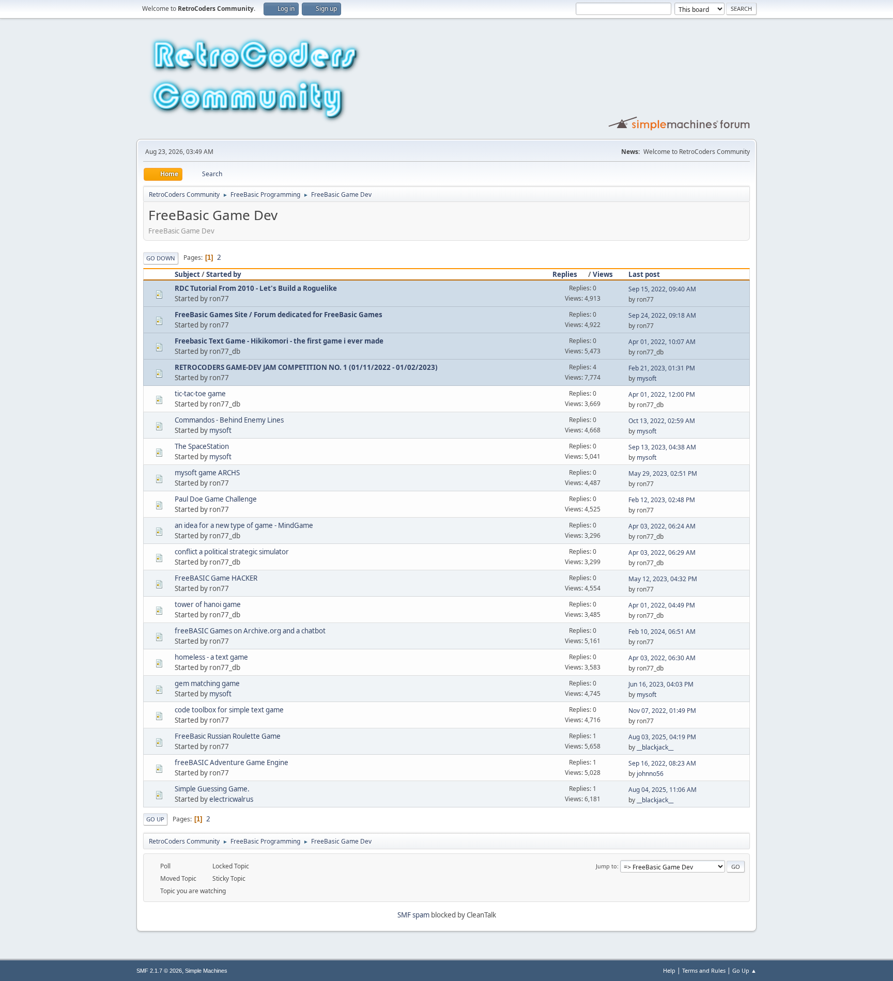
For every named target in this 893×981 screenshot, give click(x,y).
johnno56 (650, 773)
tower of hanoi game (208, 604)
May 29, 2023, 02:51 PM (662, 473)
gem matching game (207, 683)
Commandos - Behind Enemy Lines (229, 420)
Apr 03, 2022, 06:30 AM (662, 657)
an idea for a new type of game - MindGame (244, 525)
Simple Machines (206, 971)
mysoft (646, 378)
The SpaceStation (202, 446)
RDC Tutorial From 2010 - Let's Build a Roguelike (256, 288)
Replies (564, 274)
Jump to (606, 866)
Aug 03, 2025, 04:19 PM (662, 737)
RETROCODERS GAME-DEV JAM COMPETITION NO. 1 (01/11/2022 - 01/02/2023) (306, 367)
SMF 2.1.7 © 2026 (159, 971)
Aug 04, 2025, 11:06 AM (662, 789)
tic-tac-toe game (200, 393)
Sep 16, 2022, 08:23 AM (662, 763)
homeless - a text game (211, 657)
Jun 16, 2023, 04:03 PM (661, 684)
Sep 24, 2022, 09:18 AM (662, 315)
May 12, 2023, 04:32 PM (662, 578)
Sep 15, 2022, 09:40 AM (662, 289)
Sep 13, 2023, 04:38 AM (662, 447)
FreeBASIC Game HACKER (216, 578)
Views (603, 274)
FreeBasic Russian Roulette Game (228, 736)
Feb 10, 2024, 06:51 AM (662, 631)
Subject (187, 274)
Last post (644, 274)
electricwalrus (231, 799)
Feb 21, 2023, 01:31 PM (661, 368)
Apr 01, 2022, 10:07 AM (662, 341)
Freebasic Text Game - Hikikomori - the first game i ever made (279, 341)
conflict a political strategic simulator (232, 551)
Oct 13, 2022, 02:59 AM (661, 420)
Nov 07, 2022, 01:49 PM (662, 710)
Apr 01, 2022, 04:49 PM (661, 605)
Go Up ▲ (744, 970)
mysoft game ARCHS (207, 472)
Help (669, 970)
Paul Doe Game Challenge (216, 499)
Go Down (160, 258)
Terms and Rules (704, 970)
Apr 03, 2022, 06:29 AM (662, 552)
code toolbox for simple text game (229, 709)
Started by (223, 274)
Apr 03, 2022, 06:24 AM (662, 526)
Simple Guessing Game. (212, 788)
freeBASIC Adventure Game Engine (231, 762)
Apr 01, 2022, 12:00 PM (661, 394)
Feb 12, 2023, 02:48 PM (661, 499)
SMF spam (413, 915)
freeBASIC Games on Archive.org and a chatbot (250, 630)
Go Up (155, 819)
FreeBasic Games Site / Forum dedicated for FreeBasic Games (278, 314)
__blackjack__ (655, 747)
